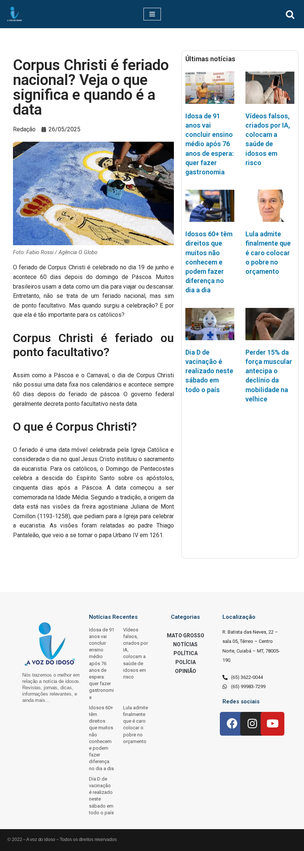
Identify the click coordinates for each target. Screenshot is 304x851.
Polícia (185, 662)
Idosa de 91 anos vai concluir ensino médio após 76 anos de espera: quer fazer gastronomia (209, 144)
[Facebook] (232, 724)
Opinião (185, 671)
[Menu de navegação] (152, 14)
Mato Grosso (185, 635)
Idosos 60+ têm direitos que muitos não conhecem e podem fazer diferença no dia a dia (208, 262)
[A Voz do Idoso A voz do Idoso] (14, 14)
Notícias (185, 644)
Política (186, 653)
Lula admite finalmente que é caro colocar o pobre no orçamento (268, 252)
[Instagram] (252, 724)
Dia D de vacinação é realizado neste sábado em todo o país (209, 371)
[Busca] (290, 14)
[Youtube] (272, 724)
